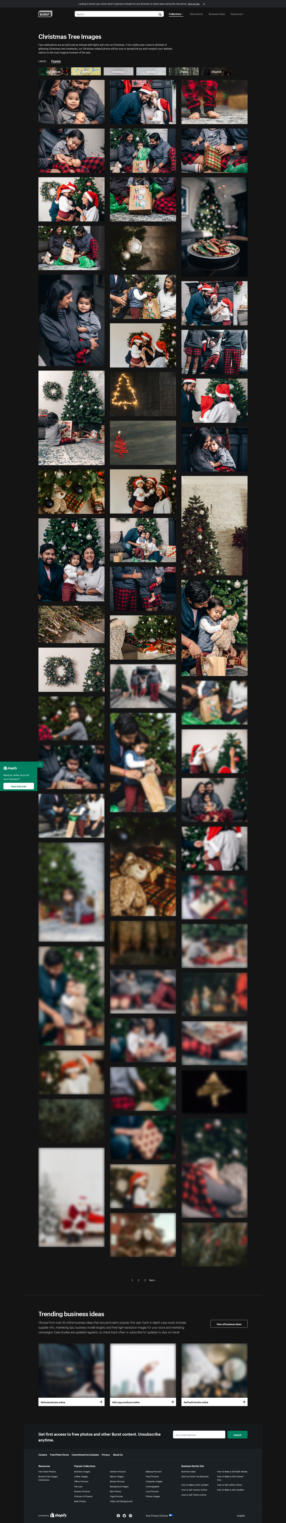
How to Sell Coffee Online (229, 1484)
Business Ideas (188, 1471)
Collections (175, 14)
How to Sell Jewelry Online (194, 1489)
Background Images (119, 1486)
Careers (42, 1454)
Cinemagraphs (152, 1486)
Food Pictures (152, 1476)
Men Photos (115, 1491)
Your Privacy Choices (157, 1515)
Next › (152, 1280)
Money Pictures (117, 1481)
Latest (42, 61)
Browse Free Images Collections (48, 1478)
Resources (236, 14)
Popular (56, 61)
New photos (196, 14)
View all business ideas (229, 1324)
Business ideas (217, 14)
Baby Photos (80, 1501)
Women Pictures (82, 1491)
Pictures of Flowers (83, 1496)
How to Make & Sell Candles (230, 1489)
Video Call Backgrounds (121, 1501)
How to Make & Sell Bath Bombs (232, 1471)
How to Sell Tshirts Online (193, 1494)
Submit (237, 1435)
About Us (118, 1454)
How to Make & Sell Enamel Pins (230, 1478)
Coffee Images (81, 1476)
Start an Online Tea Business (195, 1476)
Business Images (82, 1471)
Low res (93, 120)
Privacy (106, 1454)
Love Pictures (152, 1491)
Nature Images (117, 1476)
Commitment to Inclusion (85, 1454)
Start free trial (18, 786)
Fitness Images (153, 1496)
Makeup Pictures (153, 1471)
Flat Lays (78, 1486)
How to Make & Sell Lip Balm (195, 1484)
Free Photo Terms (59, 1454)
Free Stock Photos (47, 1471)
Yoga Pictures (116, 1496)
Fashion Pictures (118, 1471)
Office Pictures (81, 1481)
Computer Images (154, 1481)
